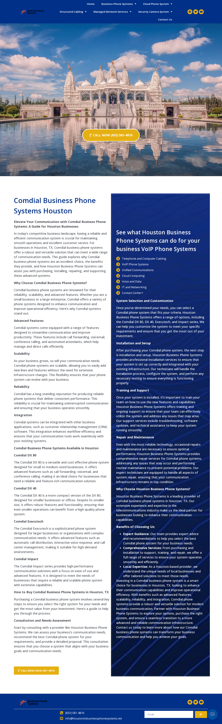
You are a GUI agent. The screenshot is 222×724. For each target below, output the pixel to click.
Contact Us (165, 19)
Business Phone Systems (117, 4)
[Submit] (201, 714)
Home (91, 4)
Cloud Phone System (156, 4)
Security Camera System (153, 11)
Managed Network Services (110, 11)
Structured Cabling (71, 11)
